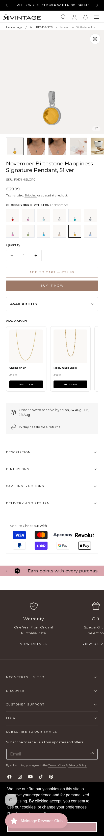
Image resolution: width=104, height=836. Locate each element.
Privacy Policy (77, 765)
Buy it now (52, 285)
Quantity (13, 245)
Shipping (30, 195)
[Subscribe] (92, 754)
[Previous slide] (6, 5)
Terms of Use (57, 765)
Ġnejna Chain (18, 367)
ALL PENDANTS (41, 27)
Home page (14, 27)
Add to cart (26, 384)
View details (33, 644)
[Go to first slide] (97, 5)
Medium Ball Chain (65, 367)
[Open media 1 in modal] (95, 39)
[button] (96, 17)
